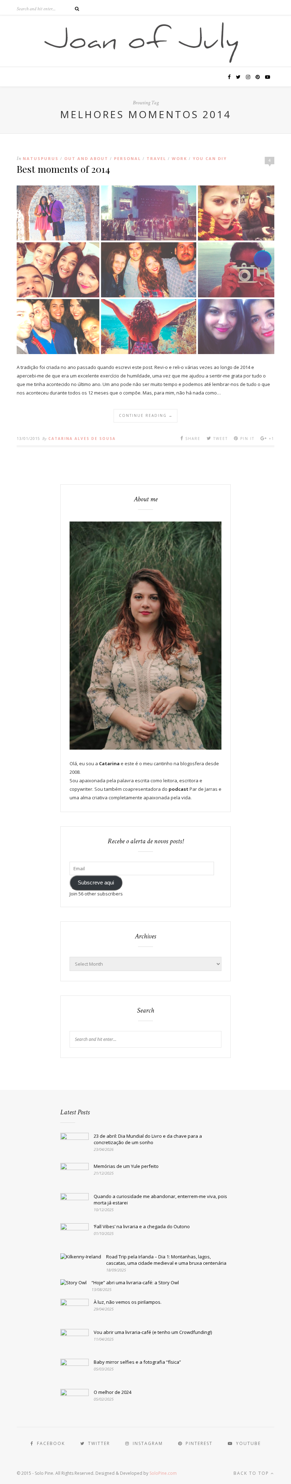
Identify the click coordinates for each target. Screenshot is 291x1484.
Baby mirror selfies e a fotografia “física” (137, 1362)
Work (179, 158)
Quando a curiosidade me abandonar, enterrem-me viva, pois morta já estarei (160, 1199)
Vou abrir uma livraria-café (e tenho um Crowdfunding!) (153, 1332)
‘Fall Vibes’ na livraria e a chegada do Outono (142, 1226)
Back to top (252, 1473)
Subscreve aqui (96, 883)
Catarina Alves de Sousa (82, 438)
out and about (86, 158)
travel (156, 158)
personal (127, 158)
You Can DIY (210, 158)
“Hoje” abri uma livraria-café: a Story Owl (135, 1282)
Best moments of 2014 (63, 168)
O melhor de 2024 (112, 1392)
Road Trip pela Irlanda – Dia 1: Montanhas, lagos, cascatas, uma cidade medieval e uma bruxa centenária (166, 1259)
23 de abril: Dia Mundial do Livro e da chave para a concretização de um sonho (148, 1139)
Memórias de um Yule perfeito (126, 1166)
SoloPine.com (163, 1473)
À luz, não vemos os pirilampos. (127, 1302)
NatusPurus (41, 158)
